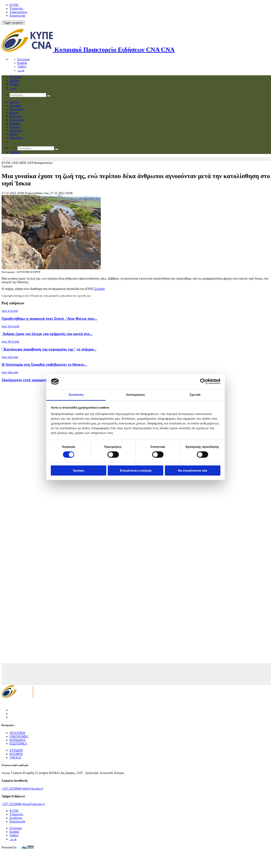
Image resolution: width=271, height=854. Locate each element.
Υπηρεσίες (16, 8)
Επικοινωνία (17, 15)
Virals (13, 134)
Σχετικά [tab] (195, 394)
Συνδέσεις (16, 818)
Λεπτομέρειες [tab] (135, 394)
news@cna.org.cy (33, 804)
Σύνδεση (99, 288)
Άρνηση (78, 470)
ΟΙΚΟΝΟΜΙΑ (19, 736)
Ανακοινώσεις (18, 12)
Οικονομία (16, 109)
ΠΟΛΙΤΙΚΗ (17, 733)
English (22, 63)
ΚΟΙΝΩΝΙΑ (18, 740)
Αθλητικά (16, 130)
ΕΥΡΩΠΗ (16, 750)
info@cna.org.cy (32, 788)
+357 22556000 (12, 804)
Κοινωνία (16, 116)
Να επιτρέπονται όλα (192, 470)
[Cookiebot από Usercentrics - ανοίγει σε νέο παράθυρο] (203, 381)
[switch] (113, 454)
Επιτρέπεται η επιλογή (135, 470)
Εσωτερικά (17, 119)
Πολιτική (15, 105)
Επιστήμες (16, 137)
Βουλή (14, 112)
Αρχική (14, 102)
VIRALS (15, 757)
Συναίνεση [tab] (76, 394)
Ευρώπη (15, 123)
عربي (21, 70)
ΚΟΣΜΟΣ (16, 754)
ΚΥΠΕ (14, 5)
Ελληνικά (23, 59)
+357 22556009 (12, 788)
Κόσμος (15, 127)
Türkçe (21, 66)
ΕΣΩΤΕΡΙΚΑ (18, 743)
